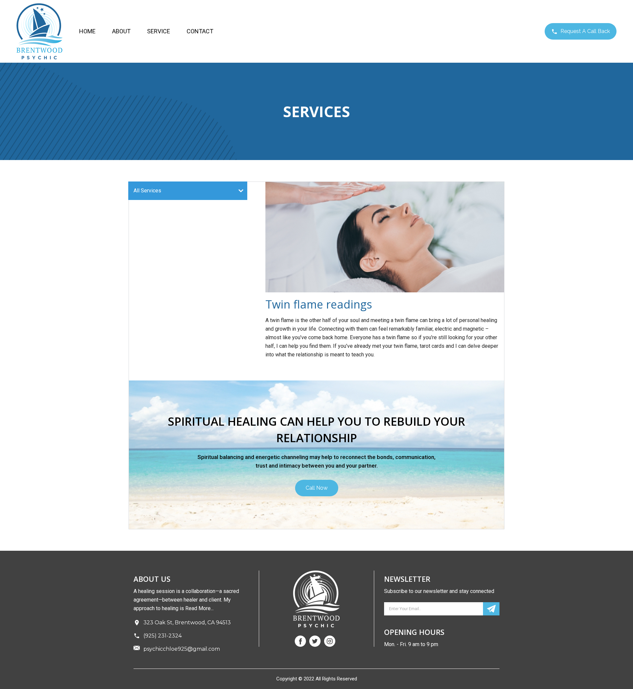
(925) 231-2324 (162, 636)
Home (87, 31)
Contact (200, 31)
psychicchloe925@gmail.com (181, 649)
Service (158, 31)
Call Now (317, 488)
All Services (147, 190)
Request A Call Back (584, 31)
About (121, 31)
